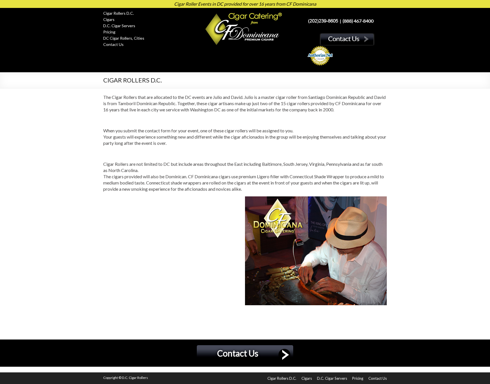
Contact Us (113, 44)
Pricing (109, 31)
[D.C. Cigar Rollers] (244, 12)
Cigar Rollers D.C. (118, 13)
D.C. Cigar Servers (119, 25)
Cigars (109, 19)
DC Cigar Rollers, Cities (123, 38)
